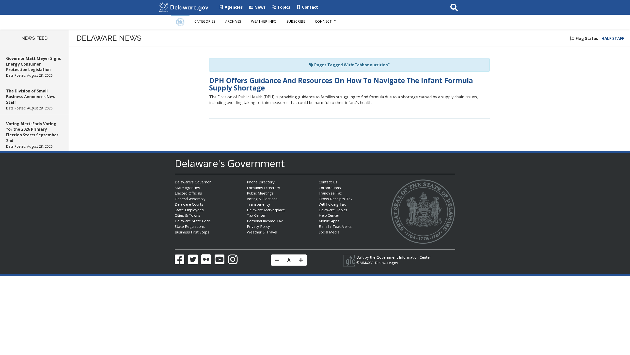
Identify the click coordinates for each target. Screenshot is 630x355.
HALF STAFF (612, 38)
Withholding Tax (332, 204)
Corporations (330, 187)
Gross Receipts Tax (335, 198)
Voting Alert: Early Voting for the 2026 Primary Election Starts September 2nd (32, 132)
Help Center (329, 215)
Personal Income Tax (265, 220)
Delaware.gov (386, 262)
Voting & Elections (262, 198)
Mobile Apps (329, 220)
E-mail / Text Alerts (335, 226)
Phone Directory (261, 181)
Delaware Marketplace (266, 209)
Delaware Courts (189, 204)
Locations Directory (263, 187)
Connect (323, 21)
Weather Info (264, 21)
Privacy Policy (258, 226)
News (259, 7)
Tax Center (256, 215)
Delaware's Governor (193, 181)
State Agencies (187, 187)
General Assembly (190, 198)
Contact (309, 7)
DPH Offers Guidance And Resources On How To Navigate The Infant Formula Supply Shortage (341, 84)
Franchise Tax (330, 193)
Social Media (329, 232)
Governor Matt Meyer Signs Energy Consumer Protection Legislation (33, 64)
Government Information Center (404, 257)
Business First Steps (192, 232)
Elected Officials (188, 193)
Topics (283, 7)
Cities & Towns (187, 215)
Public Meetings (260, 193)
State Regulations (190, 226)
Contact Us (328, 181)
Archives (233, 21)
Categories (204, 21)
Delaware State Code (193, 220)
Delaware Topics (333, 209)
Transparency (258, 204)
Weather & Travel (262, 232)
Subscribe (295, 21)
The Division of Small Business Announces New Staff (31, 96)
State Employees (189, 209)
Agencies (233, 7)
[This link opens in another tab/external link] (164, 7)
